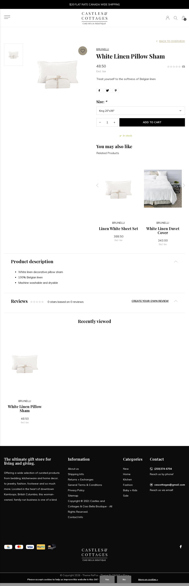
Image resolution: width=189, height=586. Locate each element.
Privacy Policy (76, 490)
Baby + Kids (130, 490)
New (126, 468)
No (124, 579)
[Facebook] (181, 547)
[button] (7, 17)
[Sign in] (167, 18)
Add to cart (152, 122)
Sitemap (73, 495)
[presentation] (97, 185)
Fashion (128, 485)
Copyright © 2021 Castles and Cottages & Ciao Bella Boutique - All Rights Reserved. (90, 506)
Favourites (82, 50)
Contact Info (75, 517)
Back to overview (172, 41)
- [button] (100, 122)
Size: (101, 102)
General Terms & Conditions (85, 485)
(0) (183, 66)
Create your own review (150, 301)
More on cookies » (148, 579)
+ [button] (114, 122)
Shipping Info (76, 474)
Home (126, 474)
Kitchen (127, 479)
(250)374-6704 (163, 468)
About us (73, 468)
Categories (132, 459)
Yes (107, 579)
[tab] (94, 261)
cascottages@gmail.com (169, 484)
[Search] (175, 18)
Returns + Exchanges (80, 479)
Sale (125, 495)
